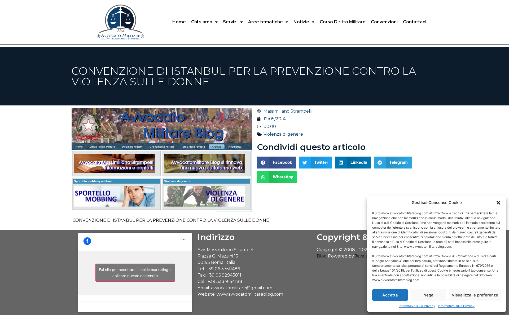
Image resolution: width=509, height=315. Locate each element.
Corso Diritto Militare (343, 21)
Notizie (301, 21)
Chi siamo (201, 21)
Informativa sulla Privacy (417, 306)
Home (179, 21)
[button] (498, 202)
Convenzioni (384, 21)
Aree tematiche (265, 21)
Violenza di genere (283, 134)
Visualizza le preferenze (475, 295)
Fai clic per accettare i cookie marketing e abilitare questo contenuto (135, 272)
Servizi (230, 21)
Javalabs (364, 256)
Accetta (390, 295)
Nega (428, 295)
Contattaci (414, 21)
